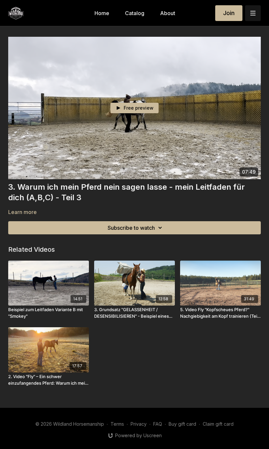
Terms (117, 424)
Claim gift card (218, 424)
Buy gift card (182, 424)
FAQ (157, 424)
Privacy (139, 424)
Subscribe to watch (131, 227)
